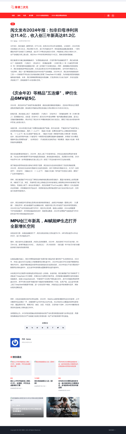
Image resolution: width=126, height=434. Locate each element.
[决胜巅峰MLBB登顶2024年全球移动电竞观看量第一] (27, 407)
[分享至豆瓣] (47, 327)
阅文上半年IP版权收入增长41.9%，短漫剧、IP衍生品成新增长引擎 (20, 383)
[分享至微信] (32, 327)
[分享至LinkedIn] (63, 327)
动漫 (13, 15)
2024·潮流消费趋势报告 (59, 15)
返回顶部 (111, 430)
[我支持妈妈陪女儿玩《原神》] (45, 368)
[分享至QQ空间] (42, 327)
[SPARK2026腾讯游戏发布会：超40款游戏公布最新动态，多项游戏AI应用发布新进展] (69, 368)
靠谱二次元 (25, 430)
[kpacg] (15, 347)
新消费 (31, 15)
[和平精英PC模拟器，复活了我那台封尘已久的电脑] (63, 407)
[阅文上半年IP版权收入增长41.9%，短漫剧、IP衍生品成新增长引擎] (21, 368)
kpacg (15, 41)
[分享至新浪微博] (37, 327)
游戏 (19, 15)
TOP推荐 (36, 378)
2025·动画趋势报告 (42, 15)
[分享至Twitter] (58, 327)
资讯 (13, 24)
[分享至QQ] (27, 327)
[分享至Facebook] (52, 327)
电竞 (24, 15)
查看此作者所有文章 (27, 342)
